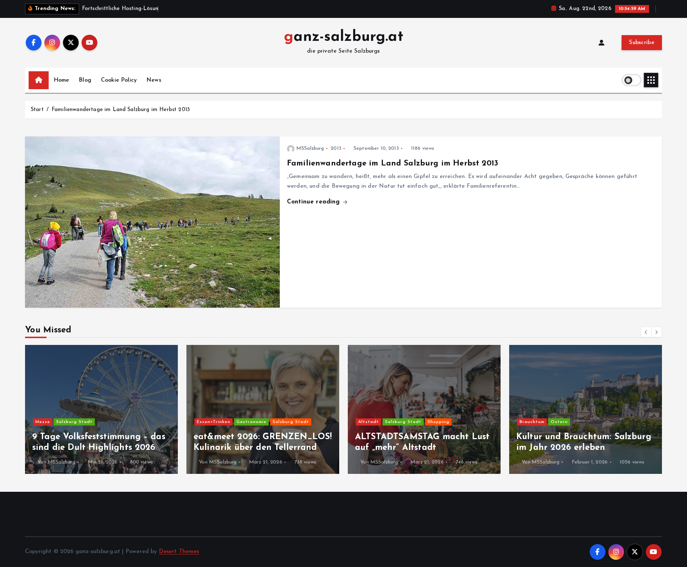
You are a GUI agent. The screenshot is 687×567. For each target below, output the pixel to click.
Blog (85, 80)
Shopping (438, 422)
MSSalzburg (310, 148)
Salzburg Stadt (74, 422)
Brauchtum (532, 422)
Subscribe (641, 42)
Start (37, 109)
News (153, 80)
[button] (646, 332)
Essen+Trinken (213, 422)
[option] (101, 409)
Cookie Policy (119, 80)
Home (61, 80)
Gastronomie (252, 422)
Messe (42, 422)
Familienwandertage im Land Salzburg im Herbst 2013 (121, 109)
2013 (336, 148)
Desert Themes (179, 551)
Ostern (559, 422)
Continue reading (314, 202)
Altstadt (368, 422)
